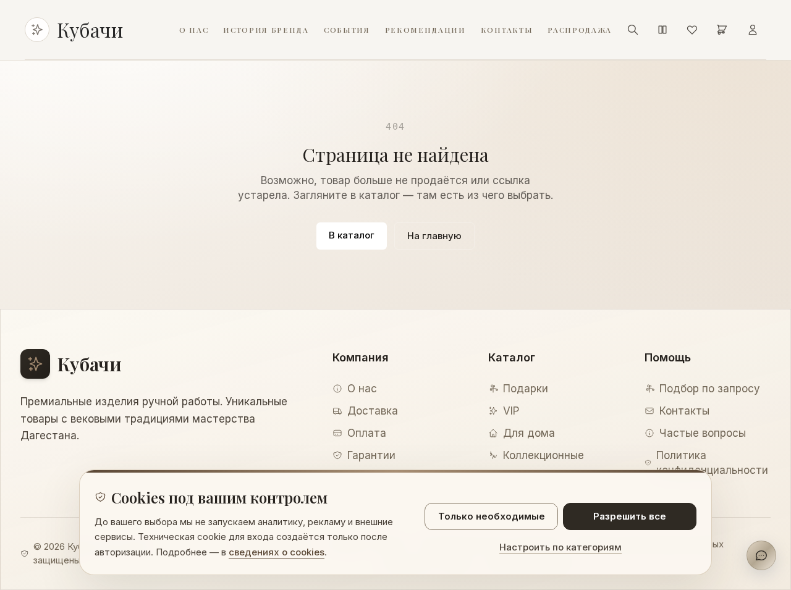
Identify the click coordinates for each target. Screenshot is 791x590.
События (347, 30)
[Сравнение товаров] (662, 29)
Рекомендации (425, 30)
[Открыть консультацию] (761, 555)
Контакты (507, 30)
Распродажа (580, 30)
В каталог (351, 235)
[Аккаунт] (752, 29)
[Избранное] (692, 29)
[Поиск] (632, 29)
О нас (193, 30)
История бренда (266, 30)
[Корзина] (721, 29)
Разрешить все (629, 516)
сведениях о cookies (276, 552)
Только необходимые (491, 516)
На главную (434, 236)
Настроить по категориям (560, 547)
